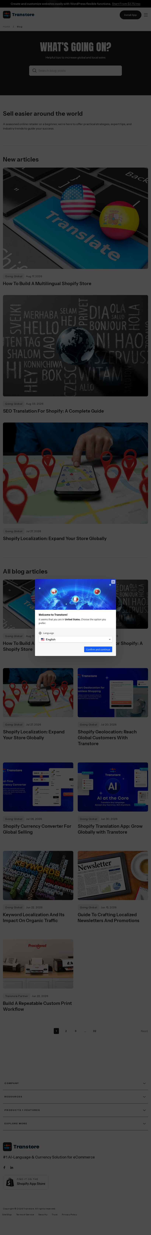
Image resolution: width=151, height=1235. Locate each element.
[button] (75, 639)
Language (48, 633)
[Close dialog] (113, 582)
